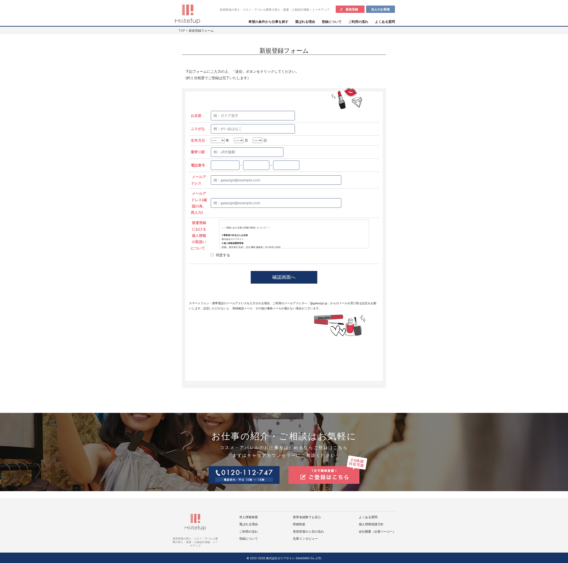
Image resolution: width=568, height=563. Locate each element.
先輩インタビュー (305, 538)
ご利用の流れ (358, 22)
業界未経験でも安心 (307, 517)
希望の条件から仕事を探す (268, 22)
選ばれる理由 (305, 22)
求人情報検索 (248, 517)
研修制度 (299, 524)
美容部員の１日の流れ (308, 531)
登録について (332, 22)
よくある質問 (385, 22)
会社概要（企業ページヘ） (377, 531)
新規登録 (352, 9)
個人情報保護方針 (371, 524)
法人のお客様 (380, 9)
